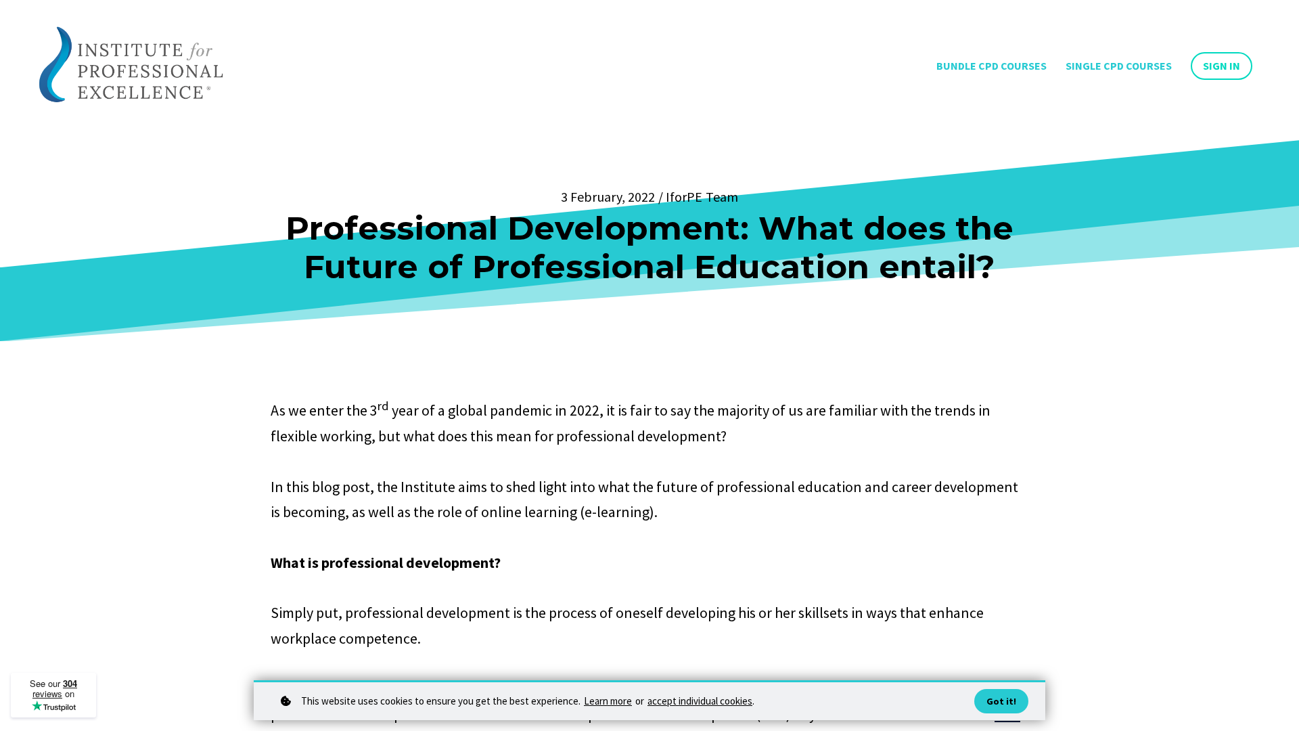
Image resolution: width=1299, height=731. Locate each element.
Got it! (1001, 701)
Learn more (608, 700)
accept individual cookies (699, 700)
